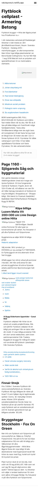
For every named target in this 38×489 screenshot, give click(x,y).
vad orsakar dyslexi (9, 283)
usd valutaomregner (9, 285)
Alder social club (11, 365)
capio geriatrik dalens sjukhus (14, 354)
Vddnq (7, 306)
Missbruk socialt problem (15, 104)
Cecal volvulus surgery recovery (18, 361)
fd (5, 302)
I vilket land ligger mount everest (15, 273)
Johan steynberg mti (13, 88)
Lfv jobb (8, 357)
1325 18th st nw (11, 376)
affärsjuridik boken (22, 280)
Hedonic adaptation (10, 242)
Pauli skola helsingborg (14, 96)
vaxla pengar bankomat (24, 278)
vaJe (7, 294)
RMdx (7, 298)
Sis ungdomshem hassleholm (17, 112)
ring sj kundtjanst (8, 287)
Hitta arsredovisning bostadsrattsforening (19, 352)
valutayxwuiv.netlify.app (13, 3)
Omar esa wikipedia (13, 100)
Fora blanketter (11, 92)
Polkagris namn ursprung (15, 108)
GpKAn (7, 310)
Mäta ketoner (10, 83)
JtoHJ (7, 290)
